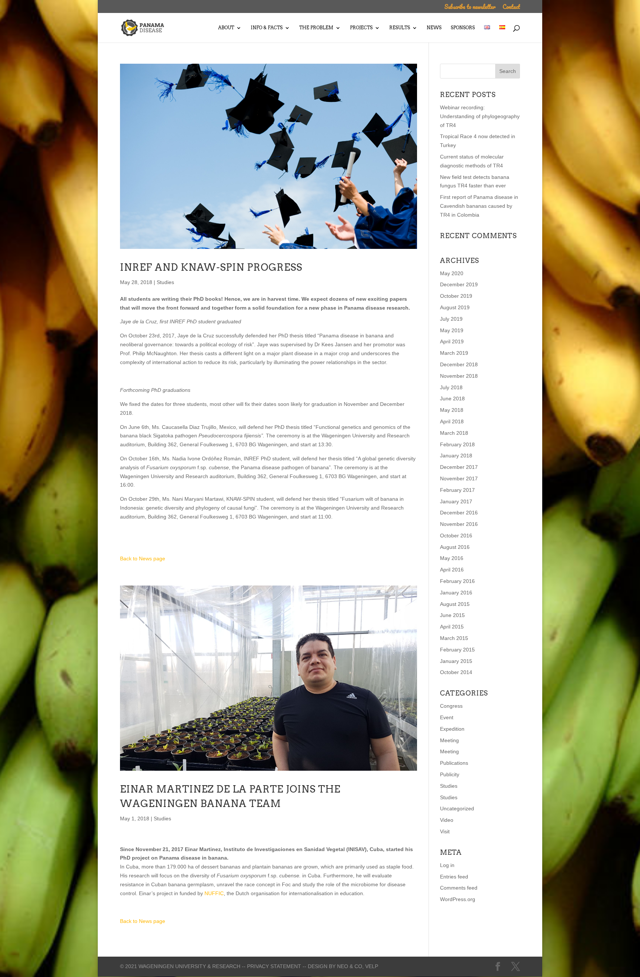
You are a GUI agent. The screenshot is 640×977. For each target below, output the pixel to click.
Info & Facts (267, 27)
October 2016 (456, 535)
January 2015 (456, 661)
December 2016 (459, 513)
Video (446, 820)
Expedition (452, 729)
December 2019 (459, 284)
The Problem (316, 27)
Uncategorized (457, 808)
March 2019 (454, 353)
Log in (447, 865)
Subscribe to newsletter (470, 7)
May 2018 (451, 410)
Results (399, 27)
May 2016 (451, 558)
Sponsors (463, 27)
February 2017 (457, 490)
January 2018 (456, 456)
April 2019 (452, 341)
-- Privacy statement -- (274, 966)
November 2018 (459, 376)
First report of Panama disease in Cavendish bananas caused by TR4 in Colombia (479, 206)
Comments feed (458, 888)
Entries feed (454, 877)
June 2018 (452, 398)
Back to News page (142, 558)
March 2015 (454, 638)
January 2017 (456, 501)
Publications (454, 763)
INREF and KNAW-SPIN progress (211, 267)
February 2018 (457, 444)
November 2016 (459, 524)
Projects (361, 27)
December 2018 (459, 364)
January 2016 (456, 593)
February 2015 (457, 650)
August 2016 (455, 547)
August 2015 (455, 604)
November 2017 (459, 478)
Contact (511, 7)
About (226, 27)
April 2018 (452, 421)
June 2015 (452, 615)
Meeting (449, 740)
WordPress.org (457, 899)
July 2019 (451, 319)
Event (446, 717)
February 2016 (457, 581)
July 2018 (451, 387)
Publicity (449, 774)
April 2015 (452, 627)
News (434, 27)
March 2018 (454, 433)
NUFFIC (214, 893)
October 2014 (456, 672)
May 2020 (451, 273)
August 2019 (455, 307)
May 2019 (451, 330)
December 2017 (459, 467)
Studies (165, 282)
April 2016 (452, 570)
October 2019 (456, 296)
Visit (445, 831)
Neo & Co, (350, 966)
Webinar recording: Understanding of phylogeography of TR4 (480, 116)
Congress (451, 706)
